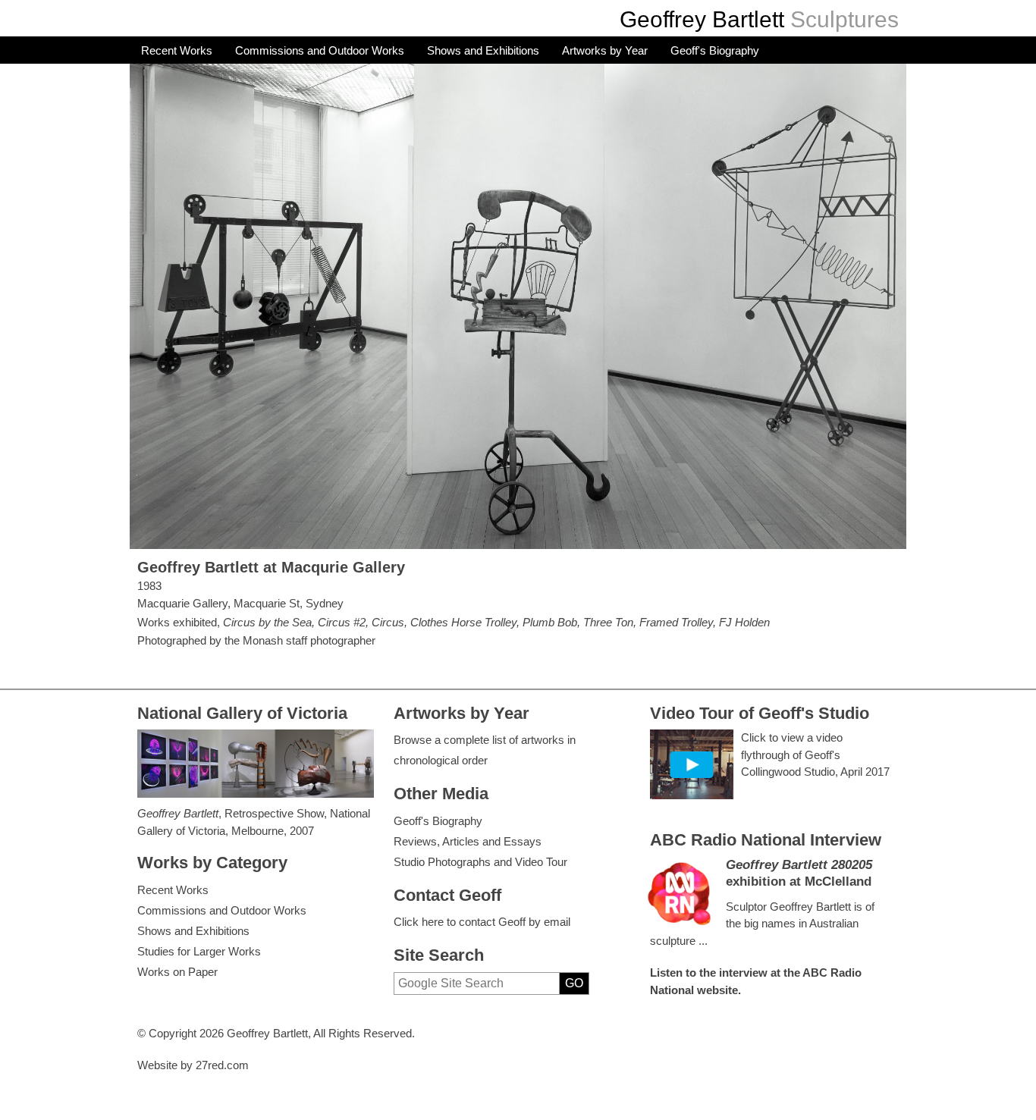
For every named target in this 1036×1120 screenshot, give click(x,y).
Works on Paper (177, 971)
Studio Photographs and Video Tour (480, 861)
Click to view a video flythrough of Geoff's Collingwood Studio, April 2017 (815, 754)
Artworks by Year (605, 50)
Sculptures (844, 19)
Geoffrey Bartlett (702, 19)
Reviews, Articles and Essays (468, 841)
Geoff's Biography (714, 50)
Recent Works (176, 50)
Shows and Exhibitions (483, 50)
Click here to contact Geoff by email (482, 921)
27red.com (222, 1065)
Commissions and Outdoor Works (319, 50)
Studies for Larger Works (199, 951)
